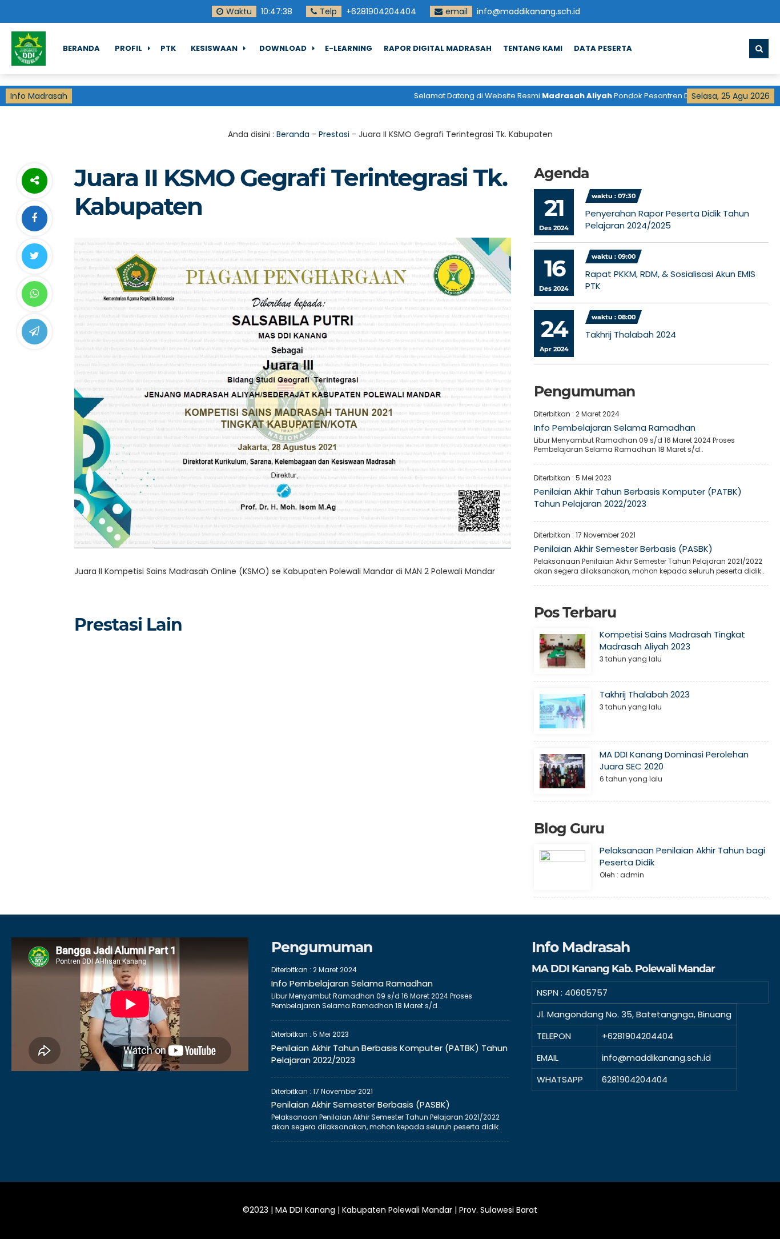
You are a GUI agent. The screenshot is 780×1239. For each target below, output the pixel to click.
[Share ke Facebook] (34, 218)
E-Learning (348, 48)
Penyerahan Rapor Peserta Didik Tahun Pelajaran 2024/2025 (667, 219)
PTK (168, 48)
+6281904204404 (381, 11)
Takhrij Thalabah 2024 (630, 334)
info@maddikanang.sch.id (528, 11)
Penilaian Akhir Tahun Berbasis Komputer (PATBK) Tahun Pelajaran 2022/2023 (638, 498)
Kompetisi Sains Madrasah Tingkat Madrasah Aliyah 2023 (672, 640)
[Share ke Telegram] (34, 331)
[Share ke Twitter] (34, 256)
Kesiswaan (214, 48)
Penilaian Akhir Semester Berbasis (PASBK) (623, 549)
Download (283, 48)
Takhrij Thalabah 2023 (645, 694)
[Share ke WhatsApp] (34, 293)
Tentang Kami (532, 48)
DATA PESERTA (603, 48)
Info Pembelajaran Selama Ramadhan (614, 428)
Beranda (81, 48)
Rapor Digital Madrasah (438, 48)
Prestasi (334, 134)
